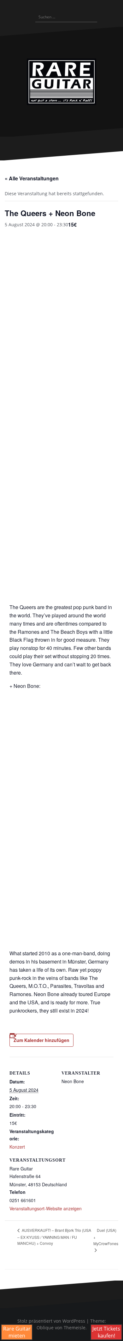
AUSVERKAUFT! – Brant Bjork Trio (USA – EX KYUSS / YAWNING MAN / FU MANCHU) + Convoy (54, 1236)
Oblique (45, 1328)
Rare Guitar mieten (17, 1332)
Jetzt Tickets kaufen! (106, 1332)
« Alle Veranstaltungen (32, 178)
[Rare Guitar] (61, 81)
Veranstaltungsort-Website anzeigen (45, 1208)
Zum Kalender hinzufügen (41, 1040)
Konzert (17, 1147)
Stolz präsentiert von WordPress (51, 1321)
